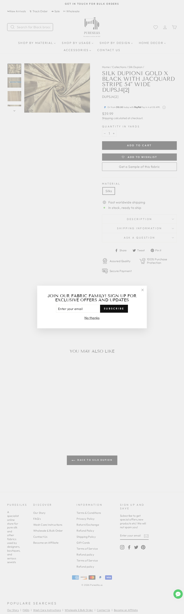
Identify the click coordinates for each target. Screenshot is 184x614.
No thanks (92, 318)
